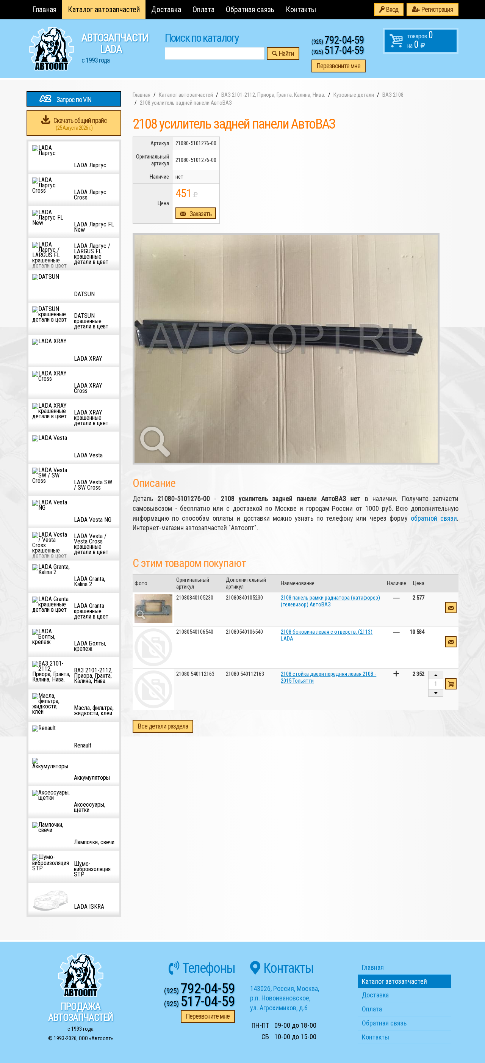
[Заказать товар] (451, 607)
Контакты (301, 9)
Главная (44, 9)
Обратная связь (250, 9)
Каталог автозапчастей (104, 9)
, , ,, (284, 998)
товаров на (420, 40)
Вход (392, 9)
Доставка (166, 9)
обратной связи (434, 518)
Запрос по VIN (73, 100)
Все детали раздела (163, 726)
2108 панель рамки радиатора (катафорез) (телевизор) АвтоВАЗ (330, 601)
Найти (286, 53)
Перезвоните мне (338, 66)
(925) (337, 41)
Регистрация (437, 9)
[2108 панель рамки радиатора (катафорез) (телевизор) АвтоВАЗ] (153, 608)
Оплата (203, 9)
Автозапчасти (115, 47)
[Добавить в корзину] (451, 683)
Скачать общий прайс (80, 123)
